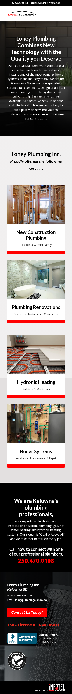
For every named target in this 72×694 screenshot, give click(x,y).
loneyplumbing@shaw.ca (31, 600)
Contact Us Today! (27, 612)
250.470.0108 (36, 560)
